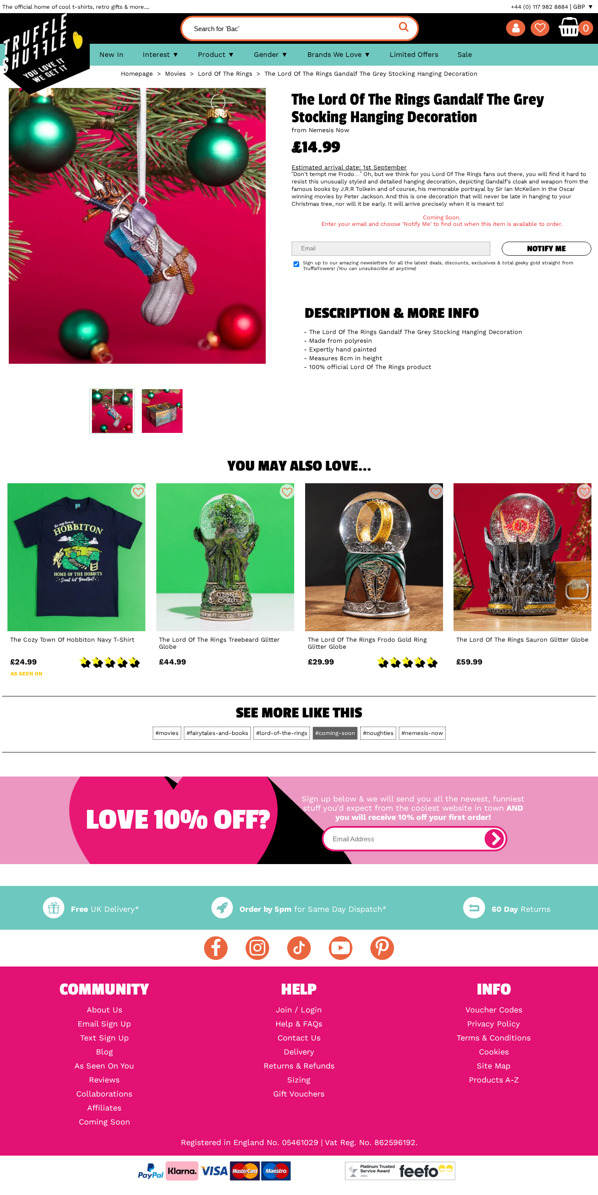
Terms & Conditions (494, 1038)
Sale (464, 54)
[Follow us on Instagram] (257, 948)
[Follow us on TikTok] (299, 948)
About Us (104, 1010)
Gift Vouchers (298, 1094)
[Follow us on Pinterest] (382, 948)
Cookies (494, 1052)
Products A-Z (494, 1080)
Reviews (104, 1080)
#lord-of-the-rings (281, 733)
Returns (521, 909)
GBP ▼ (583, 7)
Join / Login (299, 1010)
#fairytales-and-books (217, 733)
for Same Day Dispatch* (313, 909)
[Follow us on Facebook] (216, 948)
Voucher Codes (493, 1010)
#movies (167, 733)
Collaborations (104, 1094)
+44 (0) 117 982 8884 (539, 7)
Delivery (299, 1052)
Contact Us (299, 1038)
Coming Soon (104, 1122)
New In (111, 54)
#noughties (378, 733)
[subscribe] (494, 838)
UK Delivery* (105, 909)
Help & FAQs (298, 1024)
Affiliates (104, 1108)
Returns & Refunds (299, 1066)
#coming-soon (335, 733)
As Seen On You (104, 1066)
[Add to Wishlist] (138, 491)
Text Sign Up (104, 1038)
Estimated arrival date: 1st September (349, 167)
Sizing (298, 1080)
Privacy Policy (493, 1024)
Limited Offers (414, 54)
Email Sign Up (104, 1024)
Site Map (493, 1066)
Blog (104, 1052)
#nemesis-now (422, 733)
